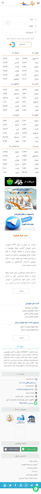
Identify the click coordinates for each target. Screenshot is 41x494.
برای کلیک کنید (27, 382)
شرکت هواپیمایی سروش (30, 310)
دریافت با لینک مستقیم (31, 449)
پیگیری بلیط (33, 461)
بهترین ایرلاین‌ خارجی (31, 313)
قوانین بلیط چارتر (31, 474)
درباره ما (34, 471)
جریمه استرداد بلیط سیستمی (28, 478)
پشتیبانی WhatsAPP (26, 403)
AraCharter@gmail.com (25, 389)
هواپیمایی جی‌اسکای (31, 307)
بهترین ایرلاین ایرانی (31, 316)
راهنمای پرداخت (32, 468)
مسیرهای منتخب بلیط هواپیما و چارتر (27, 322)
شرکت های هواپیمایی (32, 303)
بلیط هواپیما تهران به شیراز (29, 329)
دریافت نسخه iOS (13, 449)
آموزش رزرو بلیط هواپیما (29, 464)
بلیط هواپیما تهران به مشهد (29, 326)
